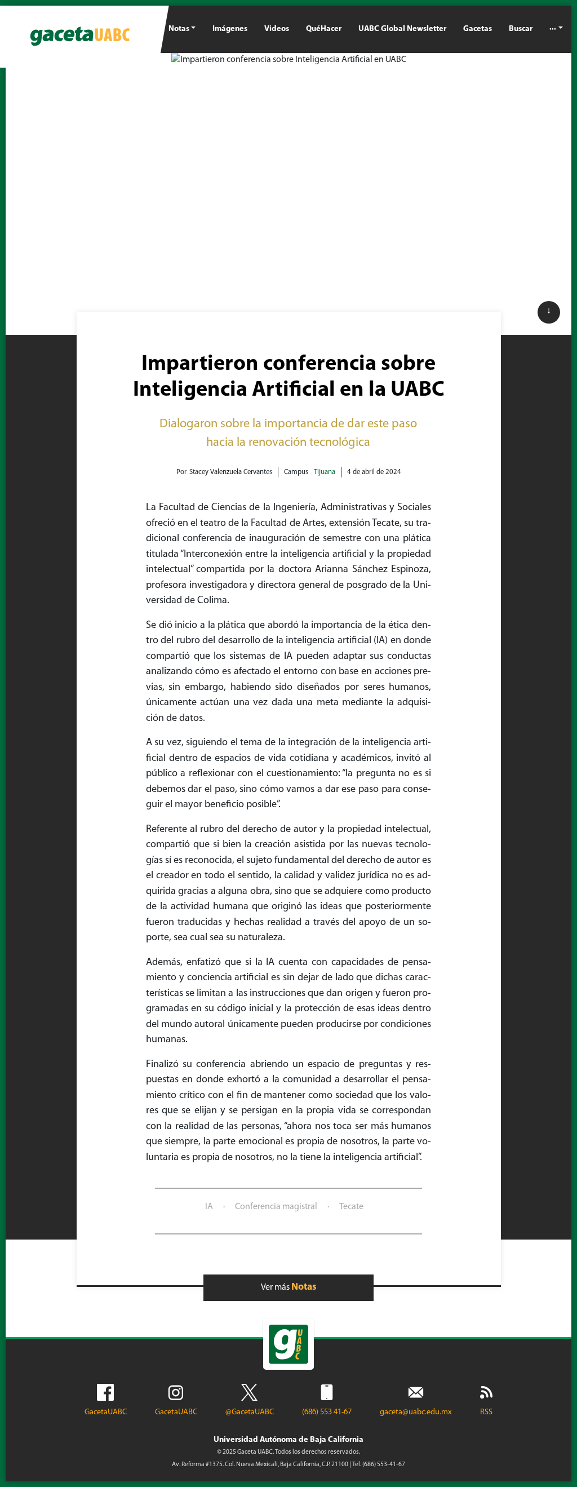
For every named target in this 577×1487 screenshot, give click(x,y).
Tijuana (324, 472)
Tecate (351, 1206)
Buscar (520, 29)
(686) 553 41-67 (327, 1412)
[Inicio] (80, 36)
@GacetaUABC (249, 1412)
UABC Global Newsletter (402, 29)
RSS (486, 1412)
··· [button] (552, 29)
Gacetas (477, 29)
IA (209, 1206)
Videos (276, 29)
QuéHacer (323, 29)
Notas (178, 29)
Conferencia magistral (276, 1206)
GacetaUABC (106, 1412)
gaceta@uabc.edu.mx (416, 1412)
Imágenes (229, 29)
